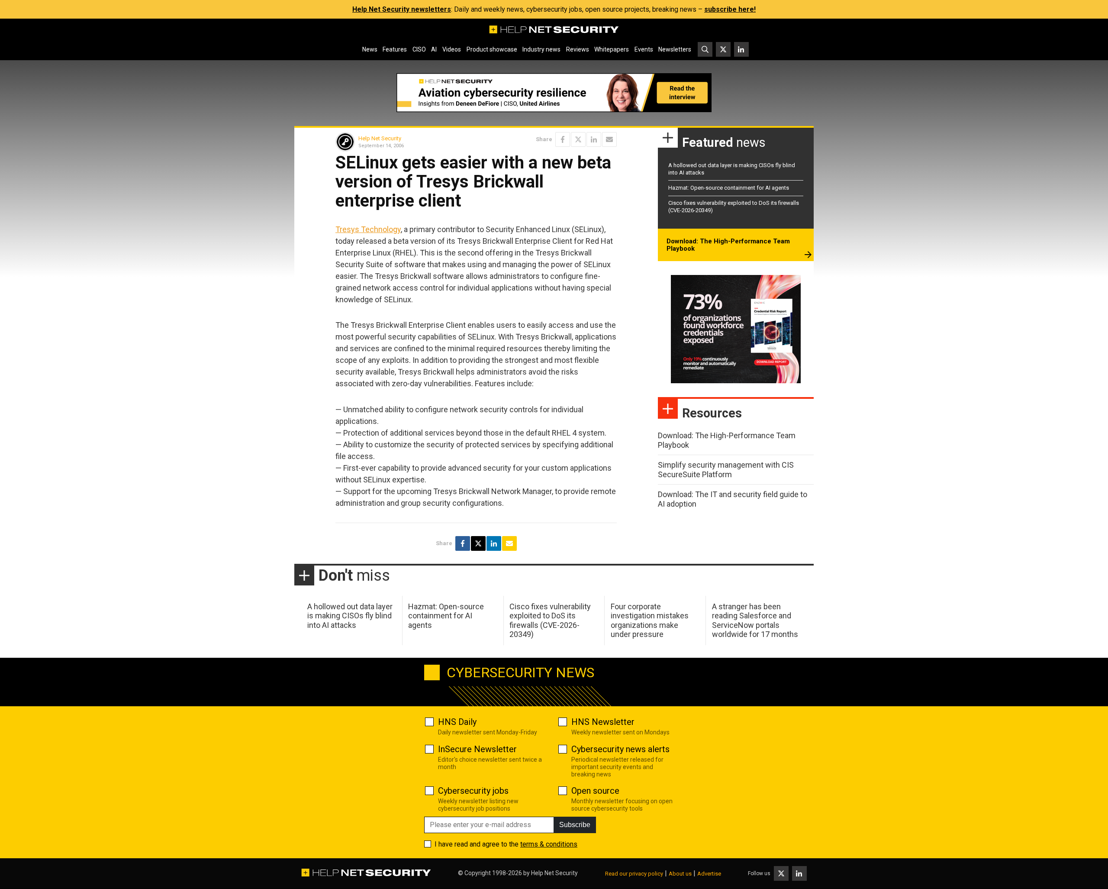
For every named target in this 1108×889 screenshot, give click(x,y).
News (369, 49)
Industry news (541, 49)
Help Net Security (379, 138)
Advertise (709, 873)
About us (680, 873)
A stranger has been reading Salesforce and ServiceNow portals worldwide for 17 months (755, 620)
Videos (451, 49)
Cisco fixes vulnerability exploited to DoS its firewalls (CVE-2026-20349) (550, 620)
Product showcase (492, 49)
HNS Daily (457, 722)
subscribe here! (730, 9)
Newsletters (674, 49)
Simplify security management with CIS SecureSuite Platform (726, 469)
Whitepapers (611, 49)
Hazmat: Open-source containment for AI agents (728, 187)
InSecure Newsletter (477, 749)
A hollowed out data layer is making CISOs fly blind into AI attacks (350, 616)
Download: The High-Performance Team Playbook (728, 245)
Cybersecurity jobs (473, 791)
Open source (595, 791)
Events (644, 49)
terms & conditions (548, 844)
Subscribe (574, 824)
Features (395, 49)
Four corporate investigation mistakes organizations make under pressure (650, 620)
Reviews (577, 49)
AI (434, 49)
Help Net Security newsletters (401, 9)
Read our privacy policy (634, 873)
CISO (419, 49)
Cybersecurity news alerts (620, 749)
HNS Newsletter (603, 722)
